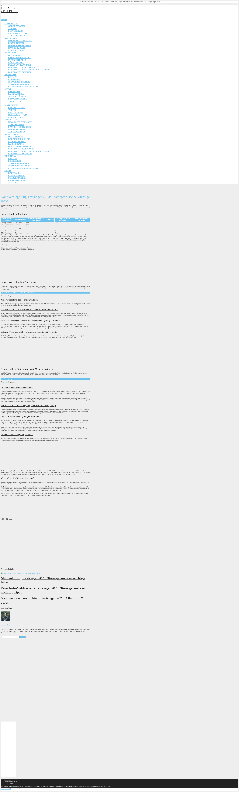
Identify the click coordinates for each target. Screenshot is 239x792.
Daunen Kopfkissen (19, 45)
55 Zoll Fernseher (19, 84)
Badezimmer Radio (19, 57)
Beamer (12, 77)
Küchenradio (16, 62)
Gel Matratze (16, 26)
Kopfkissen (11, 38)
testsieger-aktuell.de (6, 789)
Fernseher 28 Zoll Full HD (23, 87)
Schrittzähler (17, 96)
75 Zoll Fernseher (19, 82)
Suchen (23, 637)
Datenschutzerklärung (10, 781)
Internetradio (17, 60)
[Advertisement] (35, 188)
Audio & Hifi (11, 53)
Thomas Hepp (5, 625)
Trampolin (14, 101)
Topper (12, 28)
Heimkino (10, 74)
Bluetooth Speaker (20, 72)
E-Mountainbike (17, 99)
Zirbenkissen (16, 43)
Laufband (14, 91)
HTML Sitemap (9, 783)
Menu (4, 20)
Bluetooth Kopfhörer (21, 67)
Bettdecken (15, 31)
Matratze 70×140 (17, 33)
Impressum (7, 780)
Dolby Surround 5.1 (19, 65)
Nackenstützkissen (20, 40)
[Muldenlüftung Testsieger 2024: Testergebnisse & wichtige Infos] (45, 573)
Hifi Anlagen (16, 55)
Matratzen (11, 23)
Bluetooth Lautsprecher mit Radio (29, 70)
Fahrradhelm (16, 94)
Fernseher (14, 79)
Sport (7, 89)
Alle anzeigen (16, 36)
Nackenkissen (16, 48)
